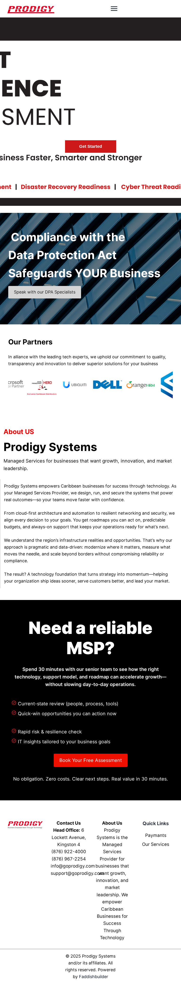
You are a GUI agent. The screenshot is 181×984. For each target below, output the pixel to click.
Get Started (90, 146)
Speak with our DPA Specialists (44, 291)
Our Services (155, 844)
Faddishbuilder (93, 976)
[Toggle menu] (114, 8)
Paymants (155, 835)
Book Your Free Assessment (90, 760)
